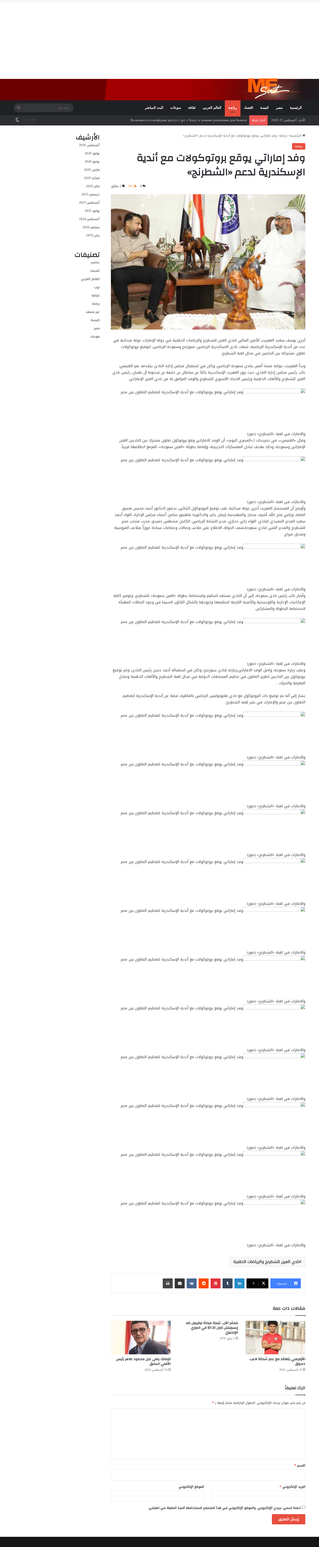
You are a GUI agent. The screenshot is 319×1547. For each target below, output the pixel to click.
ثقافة (192, 108)
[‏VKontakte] (192, 1283)
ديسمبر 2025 (90, 194)
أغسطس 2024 (89, 219)
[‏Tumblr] (228, 1283)
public (95, 262)
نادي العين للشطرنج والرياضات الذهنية (266, 1261)
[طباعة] (168, 1283)
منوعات (175, 108)
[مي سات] (273, 87)
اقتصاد (248, 108)
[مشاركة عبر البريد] (180, 1283)
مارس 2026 (92, 170)
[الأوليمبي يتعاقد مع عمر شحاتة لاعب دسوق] (275, 1337)
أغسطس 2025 (89, 202)
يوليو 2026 (92, 153)
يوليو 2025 (92, 211)
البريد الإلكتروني (292, 1487)
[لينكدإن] (239, 1283)
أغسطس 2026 (89, 145)
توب (97, 287)
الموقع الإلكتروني (191, 1487)
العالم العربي (212, 108)
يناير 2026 (93, 186)
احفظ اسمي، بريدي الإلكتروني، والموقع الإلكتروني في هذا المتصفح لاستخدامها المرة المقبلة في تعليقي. (224, 1508)
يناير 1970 (93, 235)
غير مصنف (93, 312)
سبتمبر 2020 (91, 227)
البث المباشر (154, 108)
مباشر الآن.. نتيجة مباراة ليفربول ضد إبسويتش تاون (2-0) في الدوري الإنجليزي (212, 1328)
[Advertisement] (159, 37)
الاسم (299, 1465)
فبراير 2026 (92, 178)
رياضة (232, 108)
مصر (279, 108)
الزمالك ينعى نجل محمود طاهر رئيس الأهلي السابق (143, 1361)
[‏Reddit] (204, 1283)
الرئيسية (296, 108)
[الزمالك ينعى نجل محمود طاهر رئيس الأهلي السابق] (141, 1337)
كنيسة (264, 108)
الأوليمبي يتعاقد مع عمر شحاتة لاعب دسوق (277, 1361)
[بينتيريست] (216, 1283)
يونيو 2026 (92, 161)
